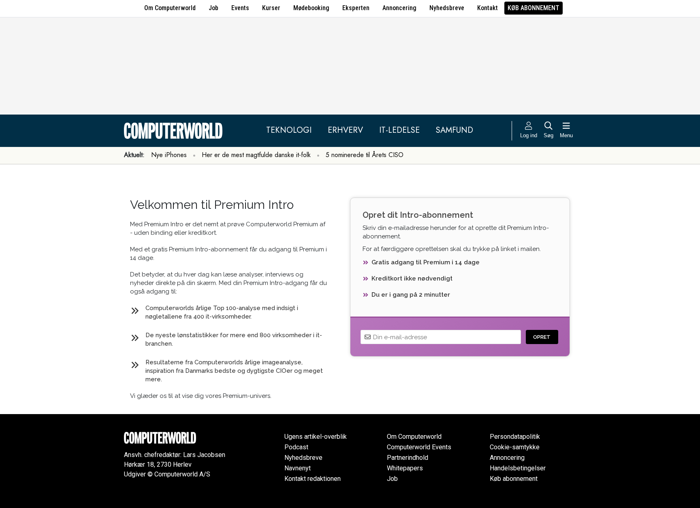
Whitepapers (405, 468)
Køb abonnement (533, 8)
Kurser (271, 8)
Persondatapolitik (515, 436)
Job (213, 8)
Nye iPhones (169, 154)
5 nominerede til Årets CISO (364, 154)
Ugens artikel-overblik (315, 436)
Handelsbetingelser (518, 468)
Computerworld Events (419, 447)
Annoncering (399, 8)
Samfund (454, 130)
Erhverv (345, 130)
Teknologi (289, 130)
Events (240, 8)
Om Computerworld (170, 8)
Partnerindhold (407, 457)
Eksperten (355, 8)
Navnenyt (297, 468)
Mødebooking (311, 8)
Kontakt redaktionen (312, 478)
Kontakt (487, 8)
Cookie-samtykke (515, 447)
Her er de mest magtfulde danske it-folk (256, 154)
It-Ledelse (399, 130)
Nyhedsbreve (446, 8)
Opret (542, 337)
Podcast (296, 447)
